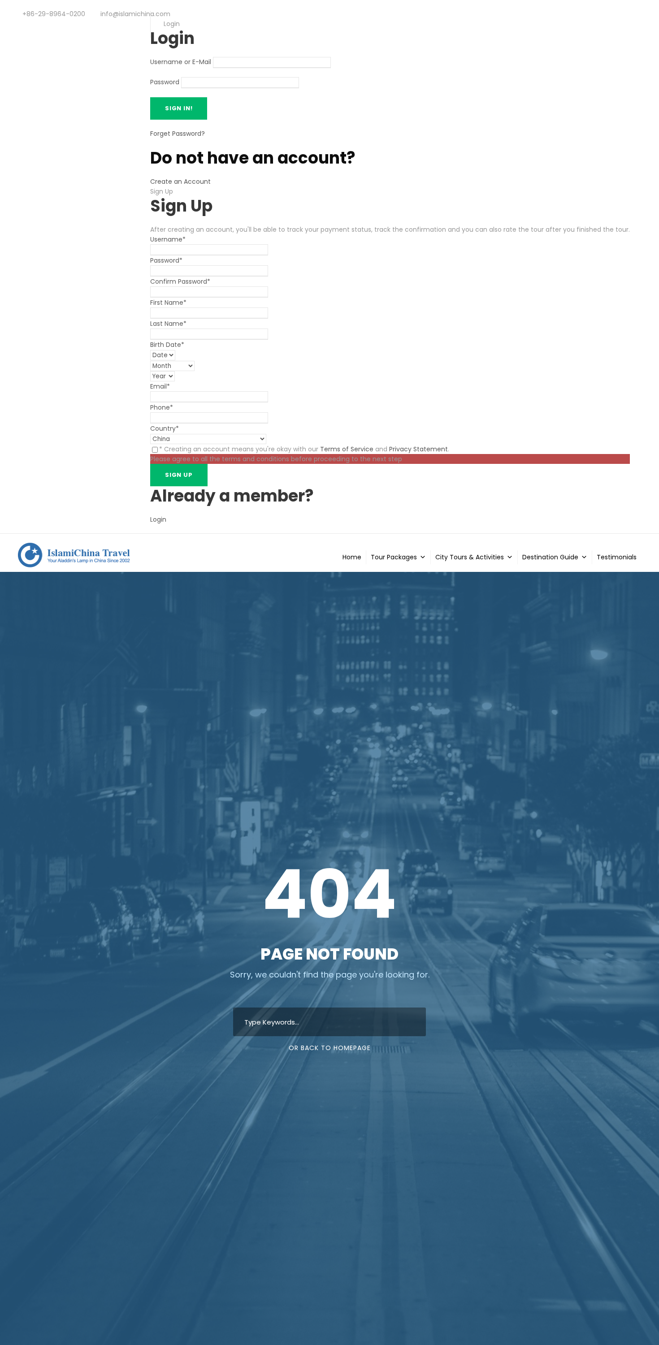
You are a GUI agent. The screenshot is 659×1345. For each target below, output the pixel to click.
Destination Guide (550, 557)
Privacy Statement (418, 449)
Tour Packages (394, 557)
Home (352, 557)
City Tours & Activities (469, 557)
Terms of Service (346, 449)
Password (164, 82)
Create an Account (180, 181)
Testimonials (617, 557)
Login (158, 519)
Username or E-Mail (180, 62)
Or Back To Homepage (330, 1047)
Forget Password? (177, 133)
